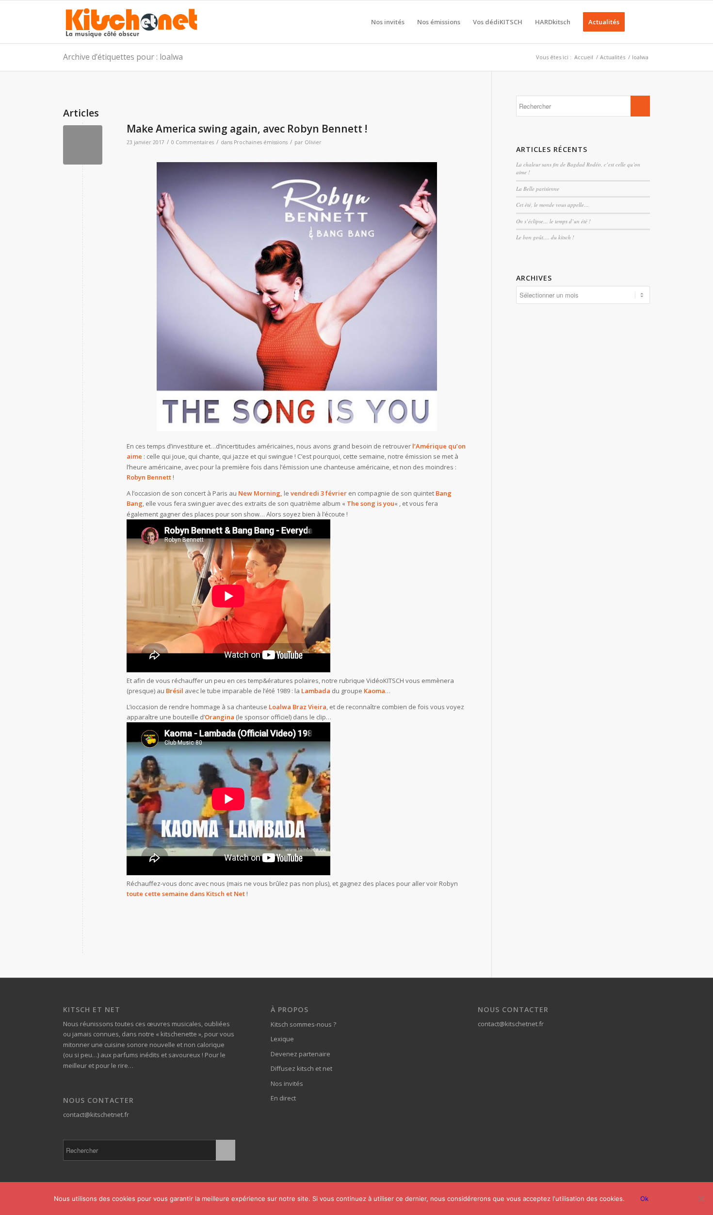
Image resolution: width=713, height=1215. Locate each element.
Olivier (313, 142)
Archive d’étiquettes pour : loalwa (123, 56)
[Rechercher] (640, 21)
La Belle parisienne (537, 188)
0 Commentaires (192, 142)
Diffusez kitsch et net (301, 1068)
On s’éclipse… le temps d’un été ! (553, 221)
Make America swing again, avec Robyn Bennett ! (247, 128)
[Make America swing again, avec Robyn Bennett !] (82, 145)
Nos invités (287, 1083)
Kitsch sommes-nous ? (303, 1024)
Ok (644, 1198)
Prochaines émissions (261, 142)
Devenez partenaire (300, 1053)
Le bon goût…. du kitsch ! (545, 237)
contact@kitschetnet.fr (96, 1114)
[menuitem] (388, 21)
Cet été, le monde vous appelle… (552, 204)
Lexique (282, 1038)
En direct (283, 1098)
